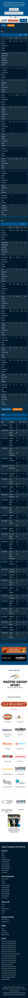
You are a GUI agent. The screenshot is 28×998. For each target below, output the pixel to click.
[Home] (10, 20)
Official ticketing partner (8, 735)
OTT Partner (20, 761)
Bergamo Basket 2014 (11, 502)
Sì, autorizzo (13, 9)
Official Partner (20, 749)
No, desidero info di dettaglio (13, 13)
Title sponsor (14, 709)
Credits (17, 990)
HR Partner (7, 749)
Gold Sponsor (7, 722)
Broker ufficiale (20, 774)
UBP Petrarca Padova (11, 481)
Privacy (10, 989)
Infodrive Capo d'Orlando (11, 489)
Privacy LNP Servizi (16, 989)
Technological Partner (7, 774)
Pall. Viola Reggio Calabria (11, 433)
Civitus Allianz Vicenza (11, 510)
